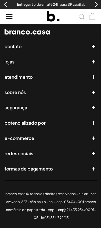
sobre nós (15, 92)
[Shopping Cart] (92, 16)
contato (13, 46)
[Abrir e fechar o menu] (9, 16)
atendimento (19, 77)
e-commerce (19, 138)
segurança (16, 107)
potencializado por (25, 123)
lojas (9, 62)
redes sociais (19, 153)
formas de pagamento (29, 169)
